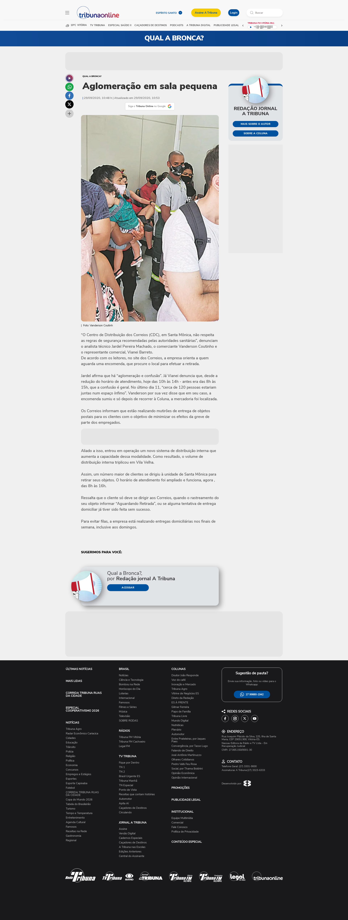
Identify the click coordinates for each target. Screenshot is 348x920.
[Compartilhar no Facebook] (69, 95)
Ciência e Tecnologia (131, 680)
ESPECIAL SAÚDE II (119, 25)
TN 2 (122, 771)
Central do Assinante (131, 856)
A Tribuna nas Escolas (132, 847)
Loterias (123, 693)
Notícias (123, 675)
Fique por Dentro (129, 762)
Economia (72, 765)
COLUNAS (178, 669)
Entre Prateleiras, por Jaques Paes (188, 740)
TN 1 (122, 767)
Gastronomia (73, 836)
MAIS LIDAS (74, 681)
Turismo (70, 808)
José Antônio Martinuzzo (186, 755)
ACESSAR (128, 587)
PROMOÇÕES (180, 788)
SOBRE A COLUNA (256, 133)
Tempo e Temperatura (79, 813)
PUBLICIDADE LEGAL (186, 800)
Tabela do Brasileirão (78, 804)
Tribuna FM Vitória (130, 737)
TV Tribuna (97, 25)
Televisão (124, 716)
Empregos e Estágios (78, 774)
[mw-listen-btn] (69, 78)
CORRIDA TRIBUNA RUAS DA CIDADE (84, 694)
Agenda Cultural (75, 822)
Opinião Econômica (182, 773)
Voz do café (178, 680)
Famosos (71, 826)
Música (123, 711)
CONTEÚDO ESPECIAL (186, 842)
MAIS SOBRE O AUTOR (256, 124)
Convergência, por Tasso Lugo (189, 746)
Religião (70, 756)
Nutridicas (177, 725)
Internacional (126, 698)
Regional (71, 840)
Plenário (176, 729)
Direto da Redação (182, 698)
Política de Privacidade (185, 831)
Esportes (71, 778)
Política (70, 760)
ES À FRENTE (179, 702)
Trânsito (70, 747)
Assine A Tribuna (206, 13)
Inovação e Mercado (183, 684)
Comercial (177, 822)
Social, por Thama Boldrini (187, 768)
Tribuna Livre (179, 716)
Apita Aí (124, 803)
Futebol (70, 788)
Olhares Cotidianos (182, 759)
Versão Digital (127, 833)
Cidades (71, 738)
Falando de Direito (182, 750)
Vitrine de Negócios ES (185, 693)
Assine (123, 829)
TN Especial (126, 785)
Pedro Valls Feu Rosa (184, 764)
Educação (71, 742)
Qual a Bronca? (92, 76)
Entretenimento (75, 817)
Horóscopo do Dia (129, 689)
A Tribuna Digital (198, 25)
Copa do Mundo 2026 (79, 799)
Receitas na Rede (76, 831)
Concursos (72, 769)
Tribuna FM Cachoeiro (132, 741)
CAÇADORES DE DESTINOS (150, 25)
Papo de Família (181, 711)
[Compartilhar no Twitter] (69, 104)
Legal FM (124, 746)
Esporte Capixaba (76, 783)
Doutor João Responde (185, 675)
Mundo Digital (179, 720)
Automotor (125, 799)
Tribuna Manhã (128, 780)
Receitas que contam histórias (137, 794)
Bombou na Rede (129, 684)
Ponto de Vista (128, 790)
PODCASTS (176, 25)
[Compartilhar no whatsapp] (69, 87)
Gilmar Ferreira (180, 707)
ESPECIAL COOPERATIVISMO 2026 (82, 709)
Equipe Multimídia (182, 818)
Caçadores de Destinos (133, 808)
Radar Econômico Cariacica (82, 733)
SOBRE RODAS (128, 720)
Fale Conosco (179, 827)
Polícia (69, 751)
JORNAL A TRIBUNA (133, 823)
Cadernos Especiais (130, 838)
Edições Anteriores (130, 851)
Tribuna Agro (74, 729)
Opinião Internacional (184, 777)
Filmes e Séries (128, 707)
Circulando (125, 812)
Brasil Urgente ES (129, 776)
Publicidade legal (226, 25)
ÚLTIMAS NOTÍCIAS (79, 669)
